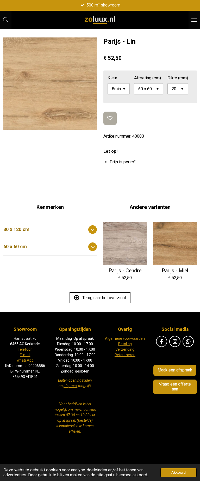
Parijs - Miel (175, 271)
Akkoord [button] (178, 472)
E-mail (25, 355)
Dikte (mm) (177, 77)
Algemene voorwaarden (125, 338)
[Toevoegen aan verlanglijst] (110, 118)
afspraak (70, 386)
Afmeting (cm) (147, 77)
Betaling (125, 344)
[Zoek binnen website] (5, 20)
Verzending (124, 349)
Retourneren (125, 355)
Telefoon (25, 349)
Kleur (112, 77)
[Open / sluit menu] (194, 20)
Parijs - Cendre (125, 271)
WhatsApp (25, 360)
